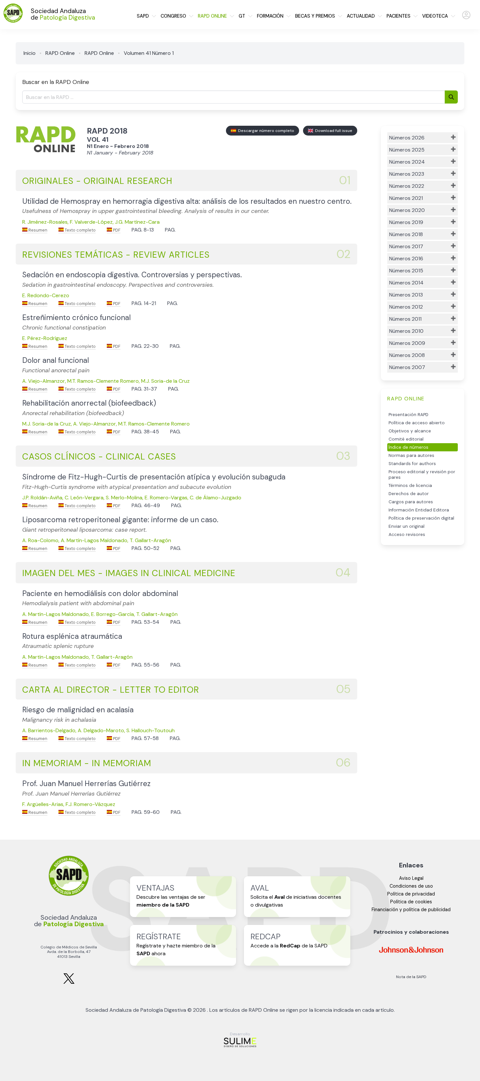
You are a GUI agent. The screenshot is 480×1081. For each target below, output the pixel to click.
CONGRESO (173, 16)
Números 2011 (405, 318)
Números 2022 (406, 186)
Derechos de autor (409, 493)
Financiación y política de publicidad (411, 909)
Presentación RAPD (408, 414)
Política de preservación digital (421, 518)
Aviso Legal (411, 878)
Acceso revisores (407, 534)
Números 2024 (407, 161)
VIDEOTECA (435, 16)
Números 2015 (406, 270)
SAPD (143, 16)
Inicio (30, 53)
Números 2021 (406, 198)
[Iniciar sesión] (466, 17)
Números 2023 (406, 173)
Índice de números (408, 447)
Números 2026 (406, 137)
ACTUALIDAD (361, 16)
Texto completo (80, 230)
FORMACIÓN (270, 16)
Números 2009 (407, 343)
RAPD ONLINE (212, 16)
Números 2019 (406, 222)
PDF (116, 230)
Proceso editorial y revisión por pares (422, 474)
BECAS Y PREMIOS (315, 16)
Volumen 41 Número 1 (149, 53)
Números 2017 (406, 246)
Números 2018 (406, 234)
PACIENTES (398, 16)
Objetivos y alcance (410, 431)
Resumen (37, 230)
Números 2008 (407, 355)
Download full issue (332, 130)
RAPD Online (60, 53)
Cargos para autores (411, 502)
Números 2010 (406, 331)
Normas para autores (411, 455)
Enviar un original (406, 526)
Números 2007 (407, 367)
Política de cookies (411, 902)
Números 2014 (406, 282)
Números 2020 (407, 210)
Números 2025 (406, 149)
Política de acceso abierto (417, 423)
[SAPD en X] (69, 982)
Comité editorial (406, 439)
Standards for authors (412, 463)
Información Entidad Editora (419, 510)
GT (242, 16)
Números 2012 (406, 306)
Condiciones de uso (411, 886)
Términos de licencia (410, 485)
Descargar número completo (265, 130)
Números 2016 (406, 258)
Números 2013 (406, 294)
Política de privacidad (411, 894)
